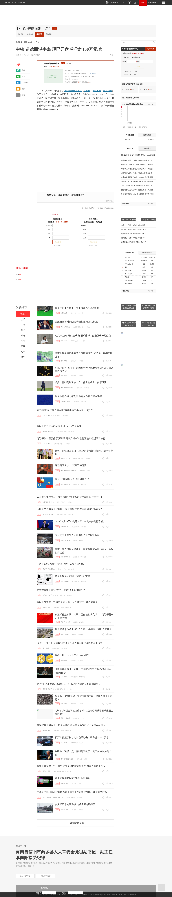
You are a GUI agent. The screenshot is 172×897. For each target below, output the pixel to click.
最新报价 (107, 90)
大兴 (152, 274)
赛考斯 (63, 458)
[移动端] (107, 2)
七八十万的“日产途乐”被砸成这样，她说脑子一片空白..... (84, 335)
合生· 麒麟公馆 (129, 261)
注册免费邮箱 (152, 2)
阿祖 (65, 660)
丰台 (152, 270)
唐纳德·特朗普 (65, 387)
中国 (65, 677)
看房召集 (55, 214)
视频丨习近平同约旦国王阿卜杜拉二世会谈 (59, 426)
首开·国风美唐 (129, 280)
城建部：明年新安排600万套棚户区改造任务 (137, 181)
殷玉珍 (68, 458)
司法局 (45, 415)
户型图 (129, 127)
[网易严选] (123, 2)
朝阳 (152, 267)
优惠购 (87, 90)
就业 (50, 502)
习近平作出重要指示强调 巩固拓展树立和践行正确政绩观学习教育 (71, 438)
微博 (23, 89)
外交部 (66, 526)
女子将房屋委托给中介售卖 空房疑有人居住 (137, 190)
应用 (13, 2)
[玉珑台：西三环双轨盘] (148, 209)
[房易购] (45, 213)
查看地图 (93, 73)
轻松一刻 (73, 313)
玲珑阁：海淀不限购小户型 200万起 (134, 229)
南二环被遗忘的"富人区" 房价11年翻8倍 (148, 307)
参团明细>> (57, 245)
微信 (23, 76)
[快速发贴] (17, 64)
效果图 (130, 123)
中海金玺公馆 (129, 264)
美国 (62, 484)
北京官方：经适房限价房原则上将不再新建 (136, 173)
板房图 (134, 127)
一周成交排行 (147, 252)
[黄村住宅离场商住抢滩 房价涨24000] (128, 311)
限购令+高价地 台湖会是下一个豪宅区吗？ (149, 324)
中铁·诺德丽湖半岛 (51, 63)
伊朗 (62, 327)
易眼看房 (125, 291)
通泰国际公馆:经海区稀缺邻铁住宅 (133, 242)
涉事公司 (63, 540)
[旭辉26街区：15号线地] (128, 209)
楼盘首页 (20, 34)
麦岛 (68, 401)
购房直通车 (93, 219)
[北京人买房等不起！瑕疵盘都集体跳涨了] (128, 294)
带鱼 (62, 703)
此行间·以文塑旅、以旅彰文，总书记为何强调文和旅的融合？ (69, 683)
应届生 (63, 718)
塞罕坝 (45, 595)
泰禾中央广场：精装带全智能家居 (133, 225)
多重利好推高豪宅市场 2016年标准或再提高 (137, 177)
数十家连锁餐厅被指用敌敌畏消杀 (72, 778)
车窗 (65, 341)
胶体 (67, 783)
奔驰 (65, 743)
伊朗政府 (67, 327)
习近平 (45, 431)
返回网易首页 (25, 876)
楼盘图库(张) (76, 82)
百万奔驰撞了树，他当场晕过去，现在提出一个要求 (82, 737)
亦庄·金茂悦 (128, 274)
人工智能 (45, 502)
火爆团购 (150, 49)
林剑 (62, 526)
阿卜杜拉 (50, 431)
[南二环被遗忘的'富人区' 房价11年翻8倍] (148, 294)
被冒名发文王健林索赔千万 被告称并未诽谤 (137, 165)
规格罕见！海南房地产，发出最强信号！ (67, 195)
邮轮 (62, 557)
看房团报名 (57, 219)
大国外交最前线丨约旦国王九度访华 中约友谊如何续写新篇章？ (70, 509)
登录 (142, 2)
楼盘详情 (68, 82)
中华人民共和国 (47, 797)
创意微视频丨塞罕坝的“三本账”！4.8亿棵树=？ (61, 590)
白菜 (62, 313)
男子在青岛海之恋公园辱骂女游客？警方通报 (78, 396)
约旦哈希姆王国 (58, 797)
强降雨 (63, 809)
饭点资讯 (73, 704)
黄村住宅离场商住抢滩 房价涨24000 (129, 324)
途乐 (62, 341)
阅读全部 (150, 104)
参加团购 (48, 34)
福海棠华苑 (128, 270)
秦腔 (62, 634)
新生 (62, 581)
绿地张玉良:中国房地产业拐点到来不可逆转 (137, 169)
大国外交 (45, 514)
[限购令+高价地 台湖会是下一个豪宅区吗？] (148, 311)
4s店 (62, 743)
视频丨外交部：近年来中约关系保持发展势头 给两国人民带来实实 (71, 766)
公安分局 (63, 401)
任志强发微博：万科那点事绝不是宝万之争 (136, 160)
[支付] (130, 2)
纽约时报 (67, 484)
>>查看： (124, 127)
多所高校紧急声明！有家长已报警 (72, 576)
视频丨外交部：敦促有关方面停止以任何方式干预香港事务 (67, 602)
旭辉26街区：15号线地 (129, 220)
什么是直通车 (93, 245)
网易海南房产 (29, 42)
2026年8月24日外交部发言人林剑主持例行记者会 (80, 521)
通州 (152, 261)
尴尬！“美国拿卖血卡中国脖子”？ (72, 479)
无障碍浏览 (21, 2)
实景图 (139, 127)
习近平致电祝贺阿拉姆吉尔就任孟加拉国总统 (60, 563)
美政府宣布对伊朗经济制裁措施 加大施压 (76, 321)
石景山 (152, 264)
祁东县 (50, 415)
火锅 (65, 313)
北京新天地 (128, 283)
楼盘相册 (97, 90)
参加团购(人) (86, 82)
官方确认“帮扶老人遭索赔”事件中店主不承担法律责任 (65, 410)
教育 (49, 444)
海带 (65, 703)
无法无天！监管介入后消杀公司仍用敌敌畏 (77, 535)
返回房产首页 (46, 876)
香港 (49, 607)
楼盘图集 (132, 104)
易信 (23, 70)
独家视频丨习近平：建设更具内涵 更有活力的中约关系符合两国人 (71, 725)
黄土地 (66, 634)
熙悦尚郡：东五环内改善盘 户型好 (133, 234)
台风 (67, 809)
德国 (65, 375)
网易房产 (37, 55)
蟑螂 (68, 540)
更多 (23, 95)
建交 (49, 730)
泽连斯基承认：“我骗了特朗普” (71, 465)
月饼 (62, 660)
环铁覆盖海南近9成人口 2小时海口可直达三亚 (137, 194)
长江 (44, 648)
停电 (62, 375)
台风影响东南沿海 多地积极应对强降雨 (75, 804)
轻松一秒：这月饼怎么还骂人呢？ (72, 655)
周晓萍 (68, 718)
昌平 (152, 277)
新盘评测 (125, 204)
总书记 (68, 622)
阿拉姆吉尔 (51, 569)
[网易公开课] (114, 2)
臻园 (126, 267)
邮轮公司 (67, 557)
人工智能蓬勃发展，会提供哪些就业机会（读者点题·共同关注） (70, 497)
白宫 (71, 387)
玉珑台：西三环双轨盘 (149, 220)
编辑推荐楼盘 (130, 252)
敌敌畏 (63, 783)
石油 (62, 677)
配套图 (144, 127)
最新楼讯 (39, 34)
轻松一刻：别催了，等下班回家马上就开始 (77, 307)
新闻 (57, 313)
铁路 (65, 361)
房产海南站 (109, 201)
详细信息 (30, 34)
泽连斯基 (73, 470)
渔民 (47, 648)
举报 (111, 55)
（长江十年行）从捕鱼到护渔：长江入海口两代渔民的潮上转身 (69, 643)
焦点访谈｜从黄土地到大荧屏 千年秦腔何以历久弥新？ (83, 629)
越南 (62, 361)
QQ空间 (25, 83)
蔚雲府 (127, 277)
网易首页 (7, 2)
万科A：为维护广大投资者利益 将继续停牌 (136, 186)
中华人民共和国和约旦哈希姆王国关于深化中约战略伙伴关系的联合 (72, 792)
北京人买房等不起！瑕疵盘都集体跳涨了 (129, 307)
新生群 (66, 581)
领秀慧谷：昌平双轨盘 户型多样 (133, 238)
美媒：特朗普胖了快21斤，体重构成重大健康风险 (80, 382)
